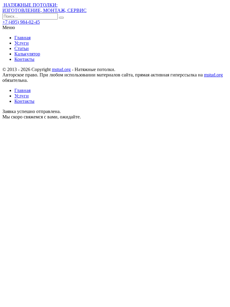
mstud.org (61, 69)
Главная (22, 37)
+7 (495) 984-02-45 (21, 22)
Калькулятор (27, 53)
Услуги (21, 43)
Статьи (21, 48)
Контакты (24, 59)
